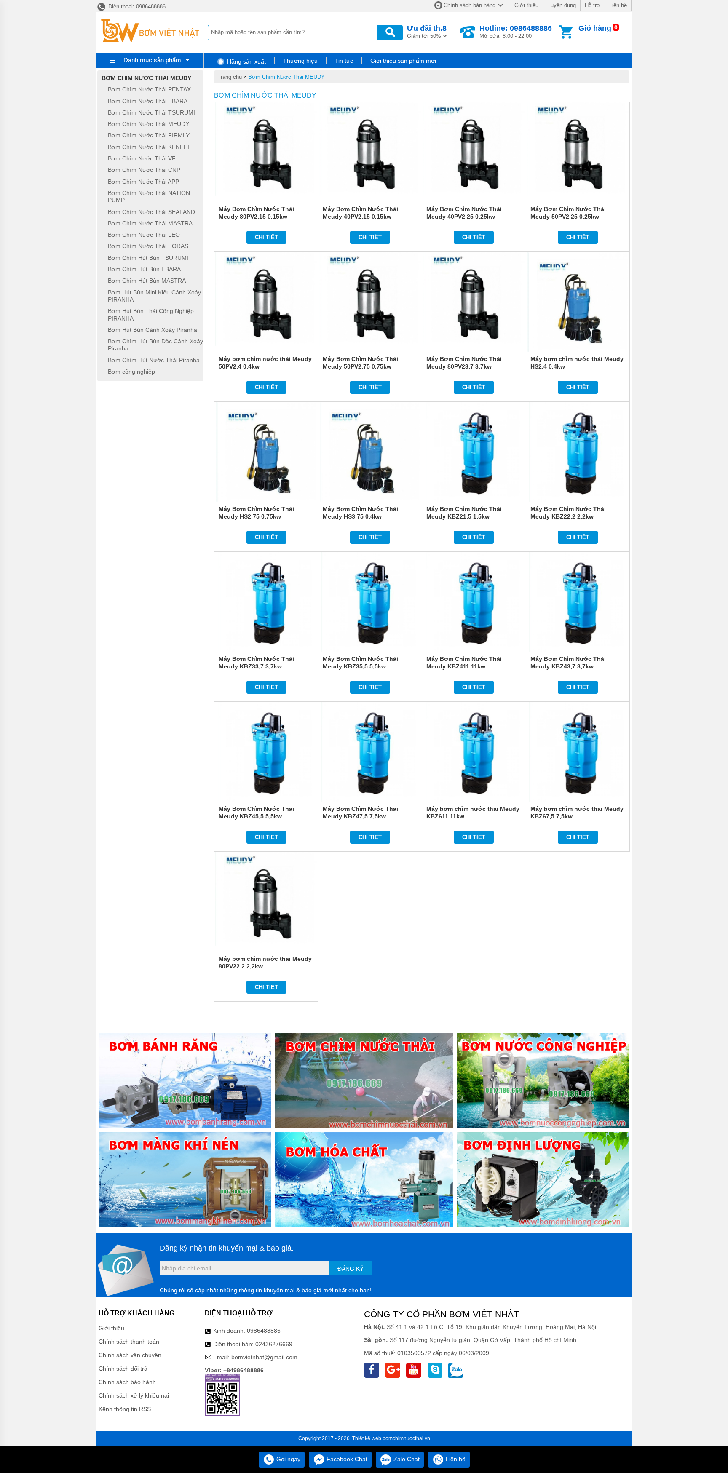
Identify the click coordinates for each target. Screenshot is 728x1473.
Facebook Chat (346, 1459)
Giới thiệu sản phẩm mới (403, 60)
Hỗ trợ (592, 5)
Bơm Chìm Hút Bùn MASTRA (147, 281)
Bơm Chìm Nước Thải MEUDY (286, 77)
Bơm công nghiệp (131, 371)
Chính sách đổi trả (123, 1368)
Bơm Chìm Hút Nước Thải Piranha (154, 360)
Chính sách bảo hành (127, 1382)
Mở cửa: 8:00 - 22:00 (515, 31)
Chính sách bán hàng (469, 5)
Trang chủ (229, 77)
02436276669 (273, 1344)
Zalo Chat (406, 1459)
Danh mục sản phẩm (152, 60)
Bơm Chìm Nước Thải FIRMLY (149, 135)
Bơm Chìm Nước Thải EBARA (147, 101)
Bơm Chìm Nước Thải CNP (144, 170)
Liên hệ (618, 5)
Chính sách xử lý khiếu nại (134, 1395)
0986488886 (264, 1330)
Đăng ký (350, 1268)
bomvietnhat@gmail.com (264, 1357)
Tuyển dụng (561, 5)
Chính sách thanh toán (129, 1341)
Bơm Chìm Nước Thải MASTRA (150, 223)
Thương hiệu (300, 60)
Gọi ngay (287, 1459)
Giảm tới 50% (427, 31)
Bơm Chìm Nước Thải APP (143, 181)
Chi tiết (266, 237)
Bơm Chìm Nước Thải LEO (144, 234)
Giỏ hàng (594, 28)
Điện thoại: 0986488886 (136, 6)
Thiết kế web (366, 1438)
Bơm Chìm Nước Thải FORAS (148, 246)
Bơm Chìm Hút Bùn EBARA (144, 269)
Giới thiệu (526, 5)
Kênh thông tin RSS (125, 1409)
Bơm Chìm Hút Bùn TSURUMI (148, 257)
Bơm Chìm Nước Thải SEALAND (151, 212)
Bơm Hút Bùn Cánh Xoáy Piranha (152, 329)
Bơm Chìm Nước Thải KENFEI (148, 147)
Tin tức (344, 60)
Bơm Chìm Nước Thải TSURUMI (151, 112)
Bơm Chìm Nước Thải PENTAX (149, 89)
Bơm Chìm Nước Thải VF (142, 158)
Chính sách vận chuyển (130, 1355)
